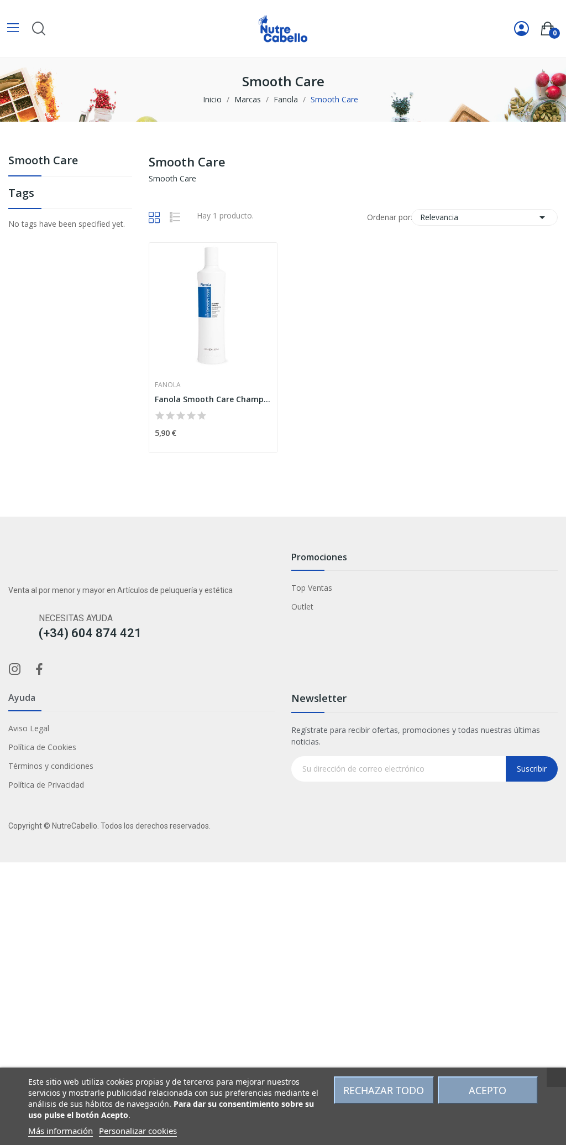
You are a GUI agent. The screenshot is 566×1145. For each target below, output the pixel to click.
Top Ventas (311, 587)
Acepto (487, 1090)
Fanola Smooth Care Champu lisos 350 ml (213, 399)
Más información (60, 1130)
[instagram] (15, 669)
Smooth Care (43, 161)
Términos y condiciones (50, 766)
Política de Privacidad (46, 784)
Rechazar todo (383, 1090)
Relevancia (484, 217)
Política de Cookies (42, 747)
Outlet (302, 606)
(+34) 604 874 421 (90, 633)
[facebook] (39, 669)
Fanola (168, 385)
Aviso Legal (28, 728)
